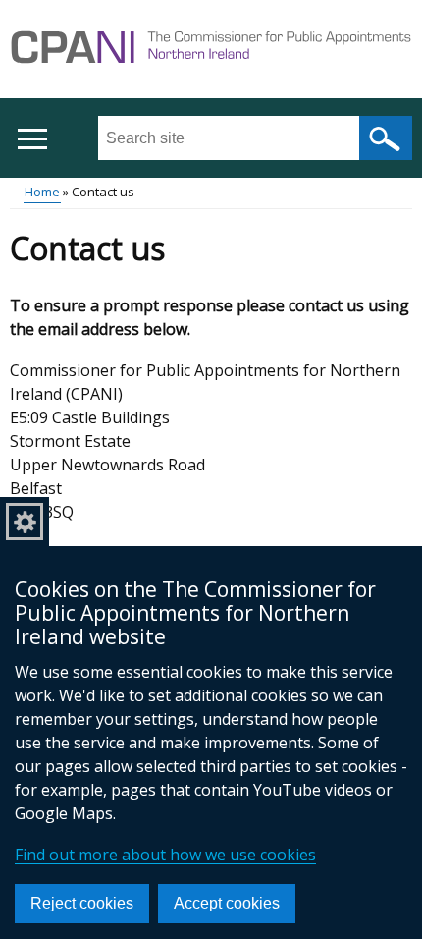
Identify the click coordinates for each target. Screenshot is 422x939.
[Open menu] (32, 139)
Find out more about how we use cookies (165, 854)
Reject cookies (81, 903)
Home (42, 191)
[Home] (211, 50)
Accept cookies (227, 903)
